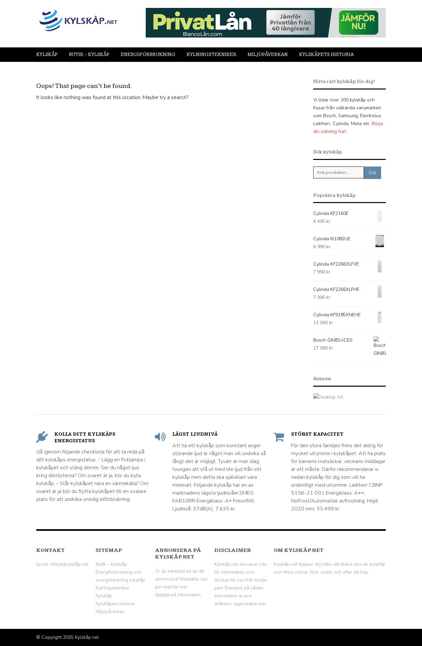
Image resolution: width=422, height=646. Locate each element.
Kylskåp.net (87, 637)
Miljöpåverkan (268, 54)
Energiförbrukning (148, 54)
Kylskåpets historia (326, 54)
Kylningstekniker (211, 54)
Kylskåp (47, 54)
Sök (373, 172)
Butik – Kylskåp (89, 54)
